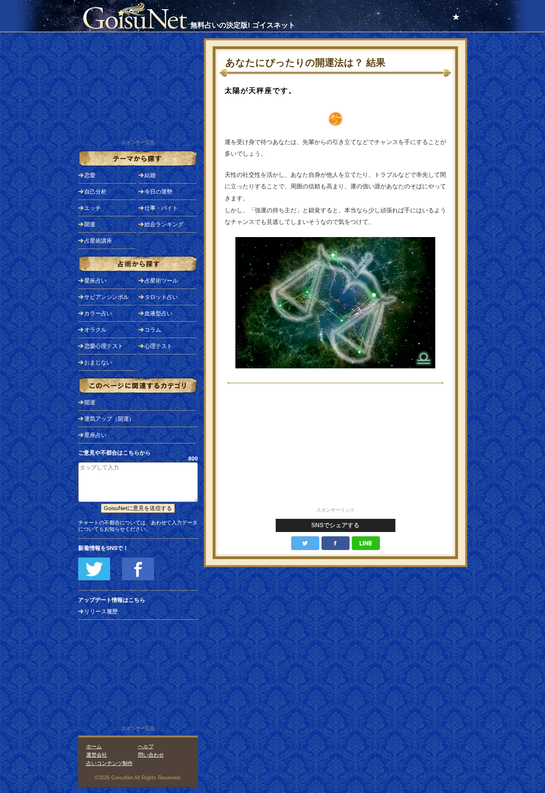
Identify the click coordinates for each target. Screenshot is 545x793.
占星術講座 (98, 240)
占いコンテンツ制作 (109, 763)
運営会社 (96, 755)
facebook (336, 543)
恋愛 (89, 175)
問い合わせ (151, 755)
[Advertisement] (336, 450)
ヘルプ (146, 746)
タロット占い (161, 297)
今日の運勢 (158, 191)
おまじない (98, 362)
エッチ (92, 208)
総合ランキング (164, 224)
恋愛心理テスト (103, 346)
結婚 (150, 175)
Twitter (305, 543)
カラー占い (98, 313)
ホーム (94, 746)
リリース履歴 (101, 611)
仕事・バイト (161, 208)
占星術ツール (161, 280)
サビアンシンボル (106, 297)
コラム (152, 329)
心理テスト (158, 346)
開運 (89, 224)
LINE (366, 543)
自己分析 (95, 191)
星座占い (95, 280)
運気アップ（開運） (109, 418)
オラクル (95, 329)
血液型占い (158, 313)
